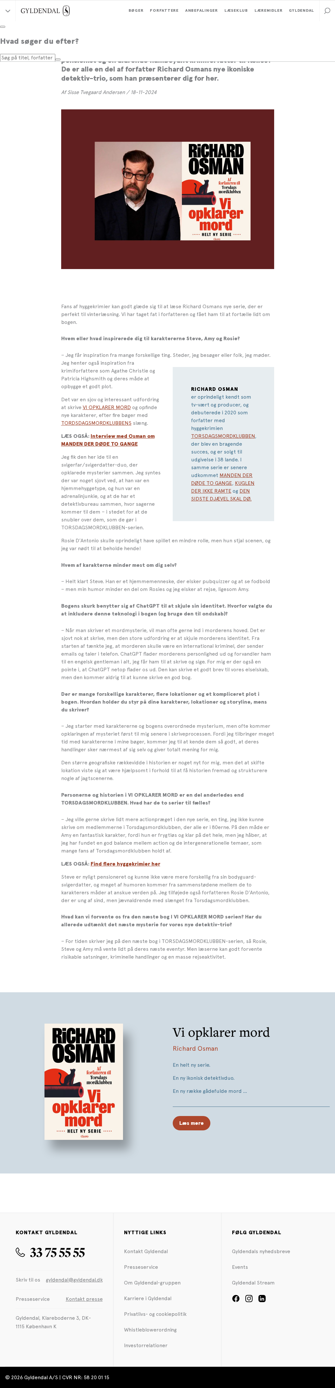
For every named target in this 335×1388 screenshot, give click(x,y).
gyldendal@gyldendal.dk (74, 1280)
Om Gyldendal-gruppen (152, 1283)
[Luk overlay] (2, 27)
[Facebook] (236, 1301)
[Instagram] (249, 1301)
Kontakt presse (84, 1299)
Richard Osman (195, 1048)
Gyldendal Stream (253, 1283)
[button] (327, 10)
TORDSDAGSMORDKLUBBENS (96, 423)
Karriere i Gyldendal (147, 1298)
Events (240, 1267)
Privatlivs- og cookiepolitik (155, 1314)
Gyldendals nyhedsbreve (261, 1251)
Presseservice (141, 1267)
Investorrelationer (146, 1345)
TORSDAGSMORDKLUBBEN (223, 436)
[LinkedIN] (262, 1301)
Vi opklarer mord (221, 1031)
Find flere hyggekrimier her (125, 864)
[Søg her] (58, 59)
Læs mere (191, 1123)
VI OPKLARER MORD (107, 407)
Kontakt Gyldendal (146, 1251)
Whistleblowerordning (150, 1330)
